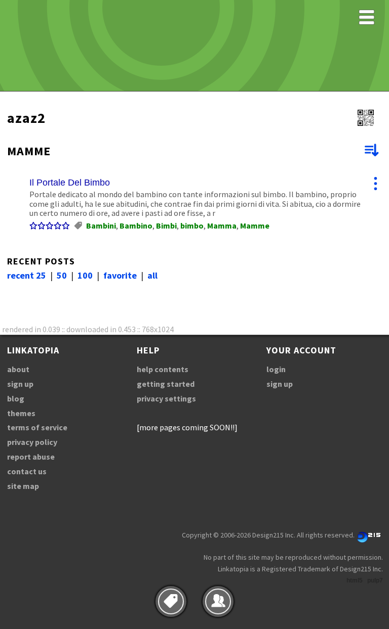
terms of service (37, 427)
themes (21, 413)
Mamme (254, 225)
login (276, 369)
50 (62, 275)
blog (15, 398)
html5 (354, 580)
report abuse (31, 457)
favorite (120, 275)
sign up (20, 384)
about (18, 369)
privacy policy (32, 442)
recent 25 (26, 275)
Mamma (222, 225)
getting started (165, 384)
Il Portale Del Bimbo (69, 182)
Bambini (101, 225)
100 (85, 275)
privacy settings (166, 398)
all (152, 275)
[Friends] (218, 601)
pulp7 (375, 580)
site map (23, 486)
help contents (162, 369)
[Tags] (171, 601)
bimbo (192, 225)
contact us (27, 471)
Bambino (136, 225)
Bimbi (166, 225)
